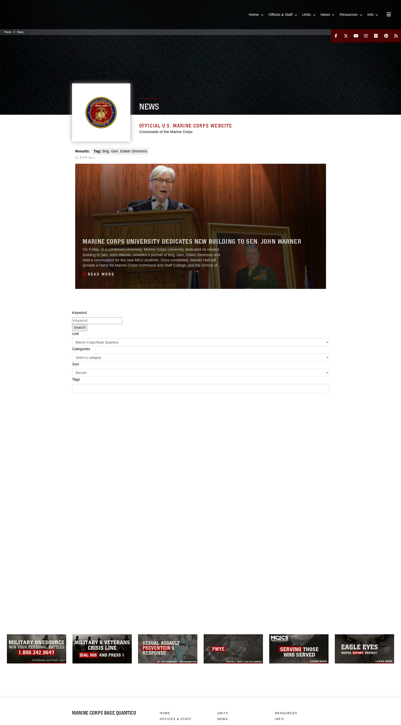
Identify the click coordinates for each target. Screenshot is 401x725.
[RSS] (396, 35)
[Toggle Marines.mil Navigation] (389, 14)
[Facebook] (336, 35)
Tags (76, 379)
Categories (81, 349)
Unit (75, 334)
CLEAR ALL (85, 157)
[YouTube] (356, 35)
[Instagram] (366, 35)
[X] (346, 35)
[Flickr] (376, 35)
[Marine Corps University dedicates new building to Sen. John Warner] (200, 226)
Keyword (79, 313)
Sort (75, 364)
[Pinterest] (386, 35)
